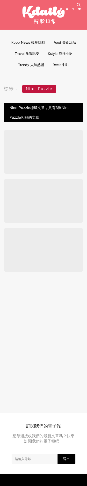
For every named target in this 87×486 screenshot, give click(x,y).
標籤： (12, 88)
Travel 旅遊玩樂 (27, 53)
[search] (78, 5)
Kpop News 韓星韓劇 (28, 42)
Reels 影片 (61, 65)
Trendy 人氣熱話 (31, 65)
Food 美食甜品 (64, 42)
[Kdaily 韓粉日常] (43, 14)
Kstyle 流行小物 (60, 53)
